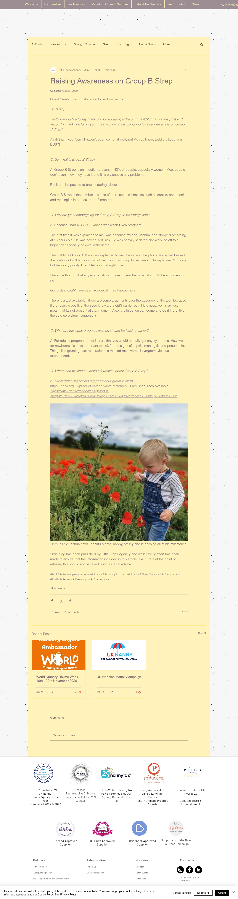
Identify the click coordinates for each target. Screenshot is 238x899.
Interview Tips (58, 44)
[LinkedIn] (198, 869)
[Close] (233, 892)
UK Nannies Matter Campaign (119, 677)
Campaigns (125, 44)
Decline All (203, 893)
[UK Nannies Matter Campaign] (119, 655)
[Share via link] (70, 601)
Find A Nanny (147, 44)
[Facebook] (189, 869)
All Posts (37, 44)
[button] (201, 44)
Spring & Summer (85, 44)
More (166, 44)
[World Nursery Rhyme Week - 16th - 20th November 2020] (59, 655)
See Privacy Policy (65, 894)
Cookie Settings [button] (182, 893)
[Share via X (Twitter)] (61, 601)
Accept (222, 893)
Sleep (106, 44)
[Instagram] (180, 869)
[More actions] (185, 70)
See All (202, 633)
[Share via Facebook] (52, 601)
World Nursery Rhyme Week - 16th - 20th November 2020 (58, 679)
